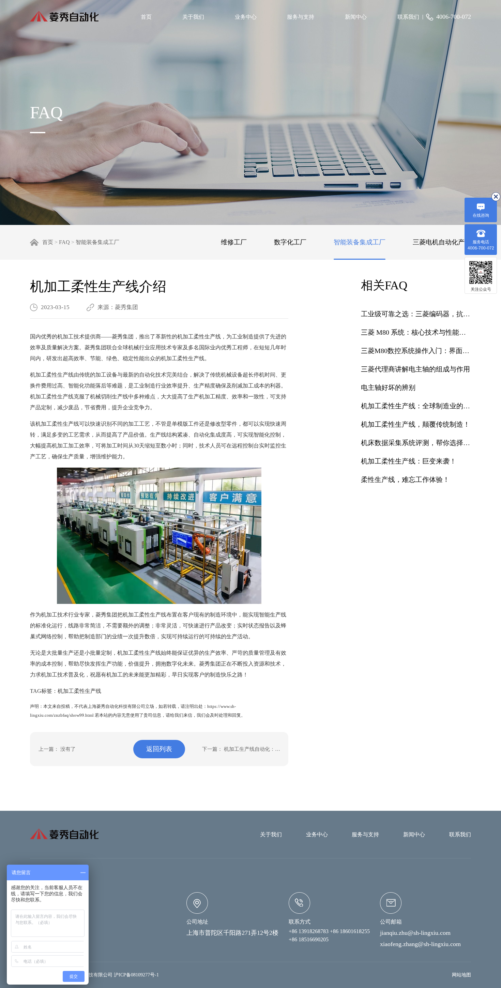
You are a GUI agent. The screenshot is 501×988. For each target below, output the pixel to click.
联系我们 (408, 17)
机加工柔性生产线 (79, 691)
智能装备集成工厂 (97, 242)
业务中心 (246, 17)
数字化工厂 (290, 242)
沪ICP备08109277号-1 (136, 974)
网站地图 (461, 974)
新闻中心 (356, 17)
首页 (146, 17)
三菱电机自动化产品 (442, 242)
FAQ (64, 242)
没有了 (68, 749)
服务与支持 (300, 17)
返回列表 (159, 749)
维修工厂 (234, 242)
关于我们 (193, 17)
